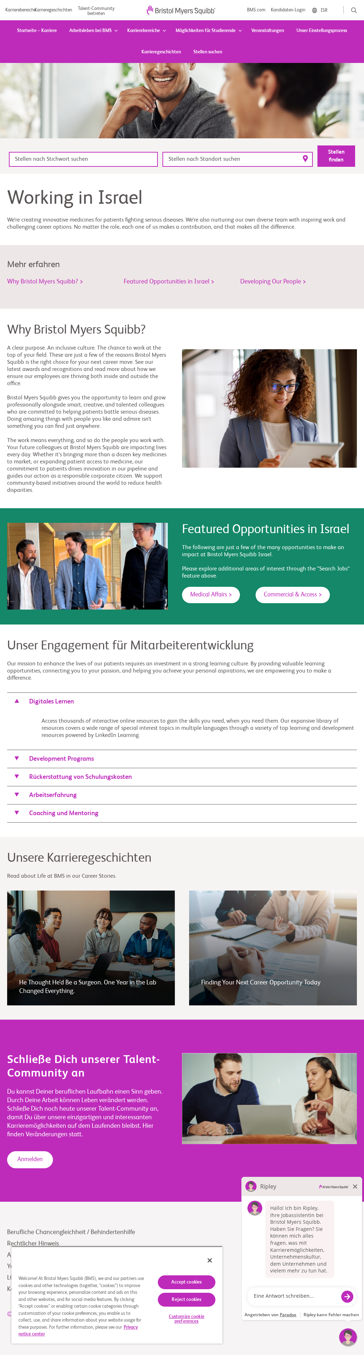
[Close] (210, 1260)
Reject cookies (186, 1299)
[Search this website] (354, 10)
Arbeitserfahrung (53, 795)
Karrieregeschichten (161, 52)
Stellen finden (336, 156)
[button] (182, 702)
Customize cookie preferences (186, 1319)
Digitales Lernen (51, 701)
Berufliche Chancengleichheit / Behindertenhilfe (71, 1232)
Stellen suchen (207, 52)
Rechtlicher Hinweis (33, 1243)
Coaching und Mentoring (63, 813)
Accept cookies (186, 1282)
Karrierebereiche (143, 30)
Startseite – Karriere (37, 30)
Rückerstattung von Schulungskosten (80, 777)
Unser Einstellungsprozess (321, 30)
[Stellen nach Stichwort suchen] (83, 159)
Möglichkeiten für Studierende (206, 30)
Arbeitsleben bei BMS (90, 30)
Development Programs (61, 759)
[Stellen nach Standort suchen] (237, 159)
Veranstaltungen (267, 30)
